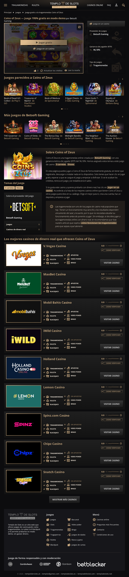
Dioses (71, 164)
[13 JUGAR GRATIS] (115, 126)
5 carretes (61, 164)
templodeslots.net (104, 574)
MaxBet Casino (54, 274)
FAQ (109, 5)
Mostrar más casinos (64, 499)
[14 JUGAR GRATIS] (74, 126)
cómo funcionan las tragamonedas (98, 223)
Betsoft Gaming (102, 157)
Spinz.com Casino (56, 415)
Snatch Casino (53, 472)
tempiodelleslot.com (86, 574)
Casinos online (95, 5)
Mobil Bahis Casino (57, 302)
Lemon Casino (54, 387)
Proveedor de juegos (98, 31)
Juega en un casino (101, 24)
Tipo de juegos (96, 62)
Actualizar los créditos (53, 70)
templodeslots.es (68, 574)
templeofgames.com (50, 574)
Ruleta (35, 5)
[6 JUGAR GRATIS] (115, 89)
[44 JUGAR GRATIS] (54, 126)
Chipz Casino (52, 444)
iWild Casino (52, 331)
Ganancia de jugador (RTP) (101, 47)
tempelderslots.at (32, 574)
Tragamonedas (20, 5)
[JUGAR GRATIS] (13, 89)
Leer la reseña (74, 70)
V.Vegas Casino (54, 246)
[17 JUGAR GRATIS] (74, 89)
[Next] (122, 79)
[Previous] (118, 79)
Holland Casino (54, 359)
